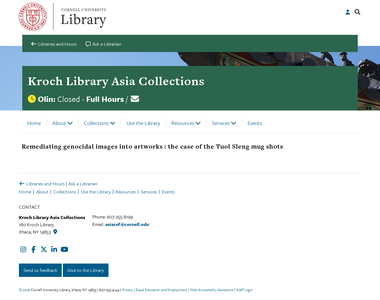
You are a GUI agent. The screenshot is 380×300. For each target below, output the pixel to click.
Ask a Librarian (82, 183)
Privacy (127, 289)
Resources (182, 123)
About (59, 123)
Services (221, 123)
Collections (96, 123)
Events (255, 123)
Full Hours (105, 98)
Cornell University (33, 17)
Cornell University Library (83, 17)
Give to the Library (85, 270)
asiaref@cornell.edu (127, 224)
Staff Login (244, 289)
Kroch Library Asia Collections (116, 81)
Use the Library (143, 123)
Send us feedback (40, 270)
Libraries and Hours (45, 183)
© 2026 (24, 289)
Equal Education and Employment (161, 289)
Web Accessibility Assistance (211, 289)
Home (34, 123)
